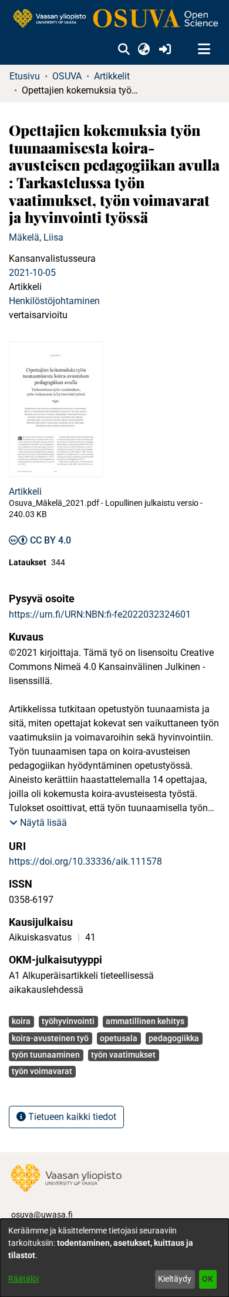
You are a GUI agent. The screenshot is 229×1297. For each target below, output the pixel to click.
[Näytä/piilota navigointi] (203, 49)
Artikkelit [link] (112, 76)
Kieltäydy (174, 1278)
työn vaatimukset (123, 1054)
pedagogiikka (174, 1038)
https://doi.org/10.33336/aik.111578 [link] (85, 861)
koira (21, 1021)
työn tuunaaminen (46, 1054)
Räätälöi (23, 1278)
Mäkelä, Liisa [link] (36, 237)
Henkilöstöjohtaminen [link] (54, 300)
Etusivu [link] (24, 76)
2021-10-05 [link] (32, 272)
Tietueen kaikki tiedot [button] (71, 1116)
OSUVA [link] (67, 76)
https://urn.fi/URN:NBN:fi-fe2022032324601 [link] (100, 614)
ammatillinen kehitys (145, 1021)
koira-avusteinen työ (50, 1038)
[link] (114, 19)
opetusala (118, 1038)
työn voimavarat (42, 1071)
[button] (123, 49)
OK (207, 1278)
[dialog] (114, 1258)
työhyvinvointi (68, 1021)
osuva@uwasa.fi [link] (42, 1214)
